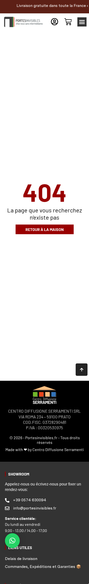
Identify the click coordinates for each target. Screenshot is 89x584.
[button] (82, 22)
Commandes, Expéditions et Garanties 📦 (43, 566)
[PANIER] (68, 21)
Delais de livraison (21, 558)
